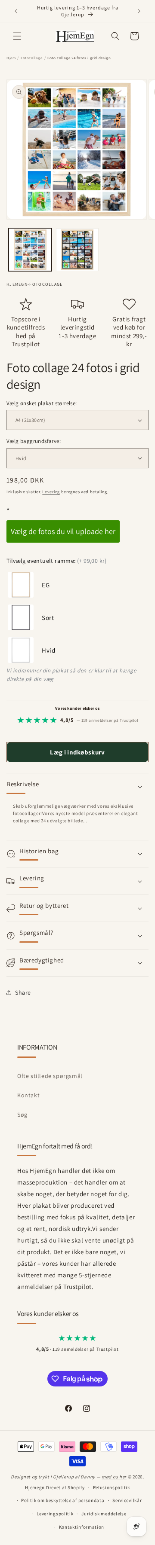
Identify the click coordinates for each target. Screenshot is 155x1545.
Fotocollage (32, 58)
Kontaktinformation (82, 1527)
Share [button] (23, 992)
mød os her (114, 1477)
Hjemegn (35, 1487)
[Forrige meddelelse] (15, 11)
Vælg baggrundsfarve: (33, 441)
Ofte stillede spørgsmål (50, 1076)
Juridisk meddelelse (103, 1514)
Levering (51, 492)
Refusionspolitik (111, 1487)
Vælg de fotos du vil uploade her (63, 531)
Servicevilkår (127, 1500)
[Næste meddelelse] (139, 11)
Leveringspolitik (55, 1514)
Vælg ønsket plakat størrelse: (41, 403)
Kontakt (28, 1095)
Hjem (11, 58)
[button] (17, 36)
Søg (22, 1114)
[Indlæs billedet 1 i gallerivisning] (30, 249)
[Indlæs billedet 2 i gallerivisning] (77, 249)
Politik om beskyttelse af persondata (62, 1500)
